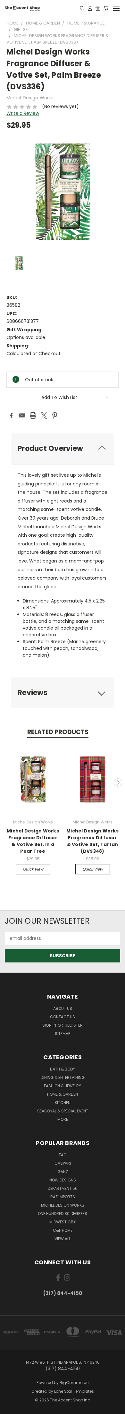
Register (74, 1025)
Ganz (62, 1171)
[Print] (33, 415)
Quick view (33, 869)
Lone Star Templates (74, 1391)
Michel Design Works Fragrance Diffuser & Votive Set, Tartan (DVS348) (92, 841)
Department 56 (63, 1188)
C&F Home (62, 1230)
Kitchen (63, 1102)
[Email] (22, 415)
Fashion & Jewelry (62, 1086)
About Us (62, 1008)
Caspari (62, 1163)
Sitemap (62, 1033)
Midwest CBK (62, 1222)
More (62, 1119)
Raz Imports (62, 1197)
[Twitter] (44, 415)
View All (62, 1238)
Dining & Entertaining (63, 1077)
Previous (7, 782)
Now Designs (62, 1180)
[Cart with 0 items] (106, 8)
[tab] (62, 448)
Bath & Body (62, 1069)
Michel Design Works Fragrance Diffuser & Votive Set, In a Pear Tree (33, 841)
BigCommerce (74, 1382)
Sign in (49, 1025)
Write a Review (22, 113)
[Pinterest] (55, 415)
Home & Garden (62, 1094)
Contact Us (62, 1017)
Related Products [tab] (57, 732)
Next (118, 782)
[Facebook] (11, 415)
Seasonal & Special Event (62, 1111)
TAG (63, 1155)
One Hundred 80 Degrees (62, 1213)
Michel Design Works (62, 1205)
